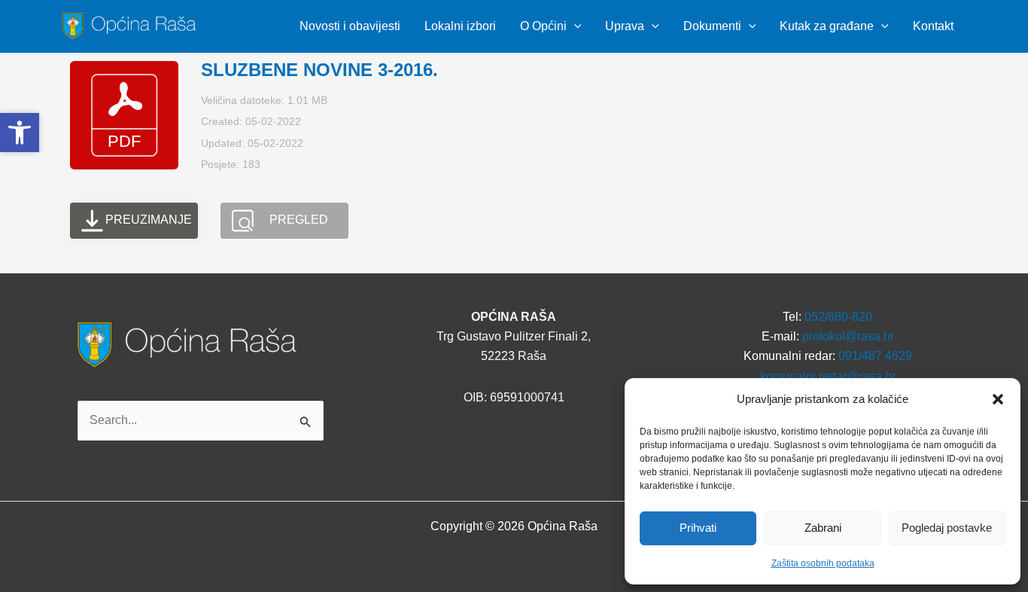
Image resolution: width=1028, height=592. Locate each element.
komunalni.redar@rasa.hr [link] (828, 376)
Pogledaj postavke (947, 527)
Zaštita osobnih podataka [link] (822, 563)
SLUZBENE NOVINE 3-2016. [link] (319, 70)
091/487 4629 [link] (875, 355)
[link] (131, 25)
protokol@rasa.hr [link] (848, 336)
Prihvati (698, 527)
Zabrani (822, 527)
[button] (997, 399)
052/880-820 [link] (838, 316)
